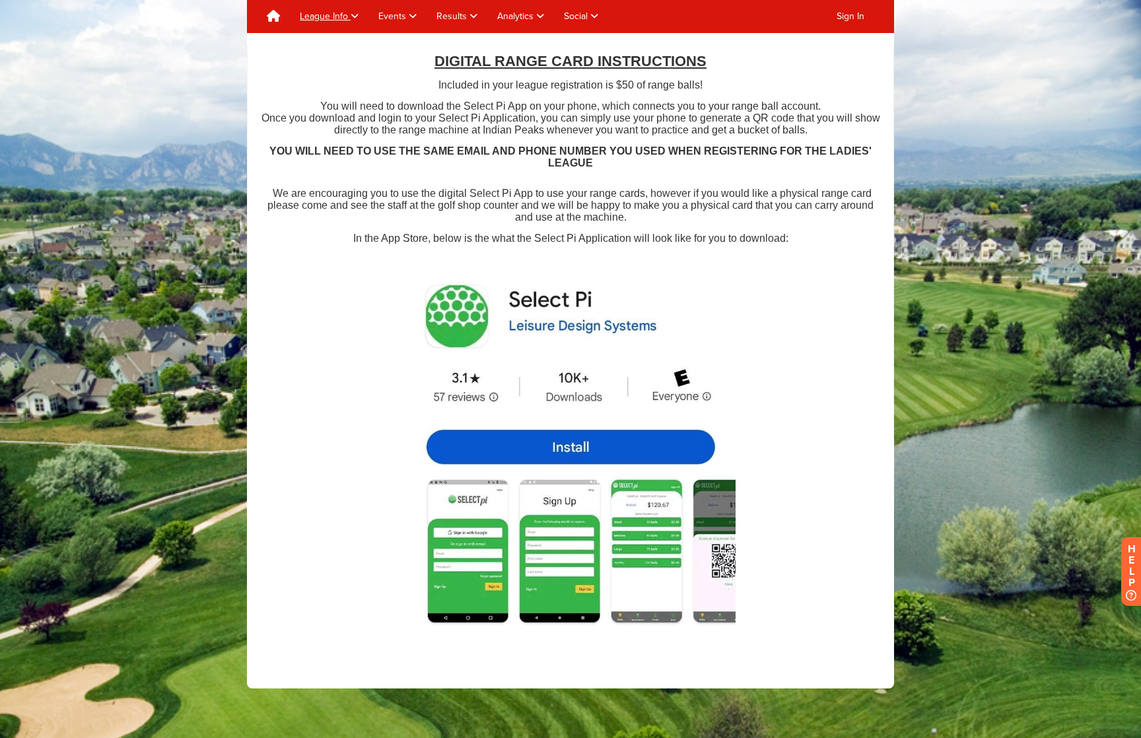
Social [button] (577, 16)
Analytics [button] (516, 16)
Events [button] (393, 16)
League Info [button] (325, 16)
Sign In (850, 16)
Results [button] (452, 16)
